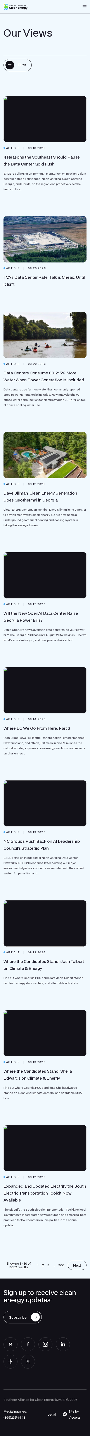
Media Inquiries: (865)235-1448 (15, 1414)
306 (61, 1265)
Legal (51, 1414)
